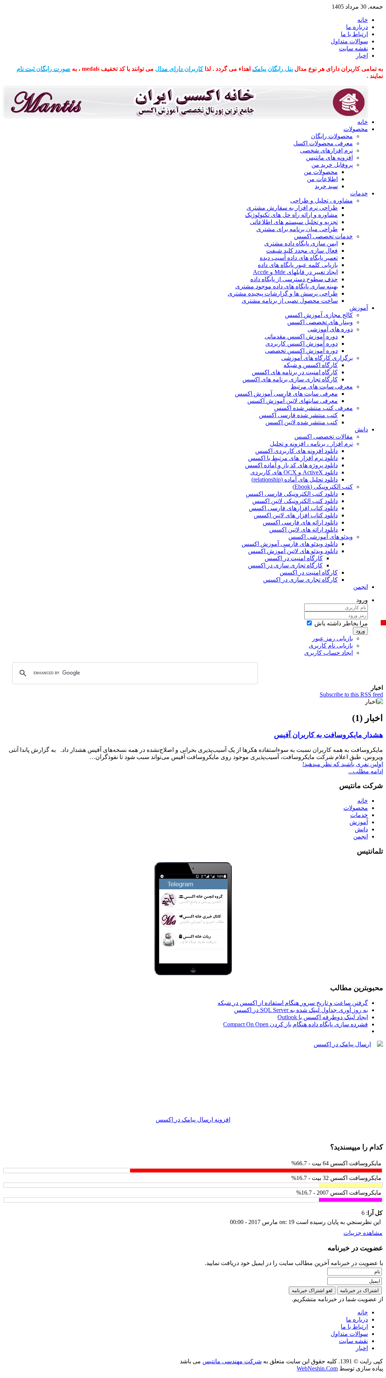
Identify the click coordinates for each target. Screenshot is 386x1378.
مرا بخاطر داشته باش (341, 623)
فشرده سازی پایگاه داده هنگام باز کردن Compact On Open (295, 1024)
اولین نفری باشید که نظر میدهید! (342, 764)
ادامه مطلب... (365, 771)
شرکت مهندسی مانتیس (232, 1361)
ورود (360, 631)
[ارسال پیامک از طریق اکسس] (193, 1078)
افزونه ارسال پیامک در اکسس (193, 1119)
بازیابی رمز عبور (332, 638)
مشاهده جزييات (363, 1233)
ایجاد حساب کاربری (328, 652)
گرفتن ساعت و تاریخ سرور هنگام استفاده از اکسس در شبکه (293, 1003)
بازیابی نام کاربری (331, 645)
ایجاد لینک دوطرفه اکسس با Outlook (322, 1017)
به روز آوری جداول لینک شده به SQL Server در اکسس (301, 1010)
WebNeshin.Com (317, 1368)
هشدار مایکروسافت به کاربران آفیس (328, 735)
